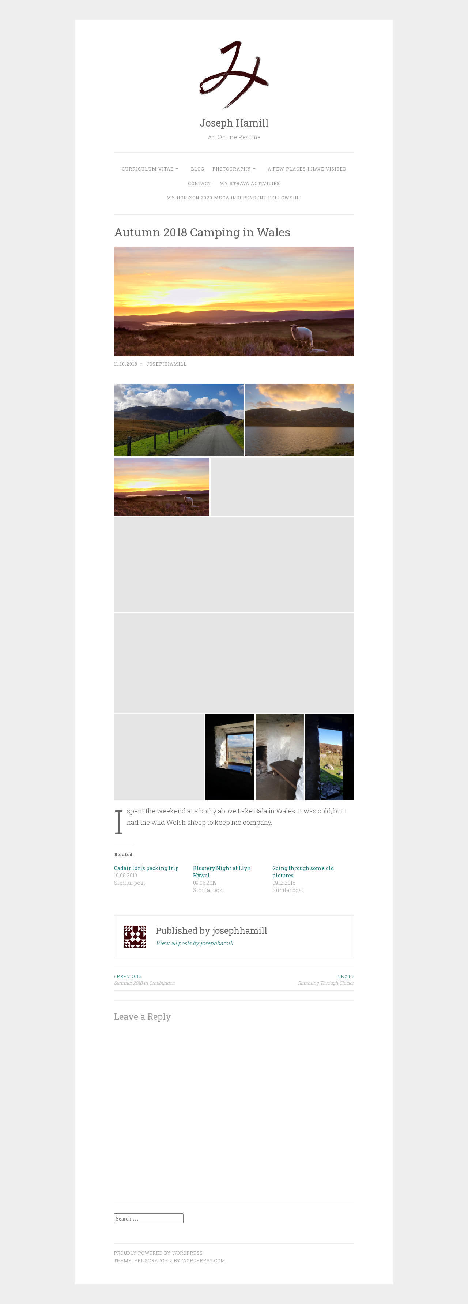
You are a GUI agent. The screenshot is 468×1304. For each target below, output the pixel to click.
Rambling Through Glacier (326, 979)
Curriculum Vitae (148, 169)
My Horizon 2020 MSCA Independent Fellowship (234, 198)
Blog (197, 169)
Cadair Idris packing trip (146, 868)
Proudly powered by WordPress (158, 1253)
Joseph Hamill (234, 122)
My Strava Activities (249, 183)
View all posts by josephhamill (194, 943)
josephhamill (166, 364)
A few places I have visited (307, 169)
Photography (231, 169)
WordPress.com (203, 1260)
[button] (179, 420)
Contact (199, 183)
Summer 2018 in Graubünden (144, 979)
